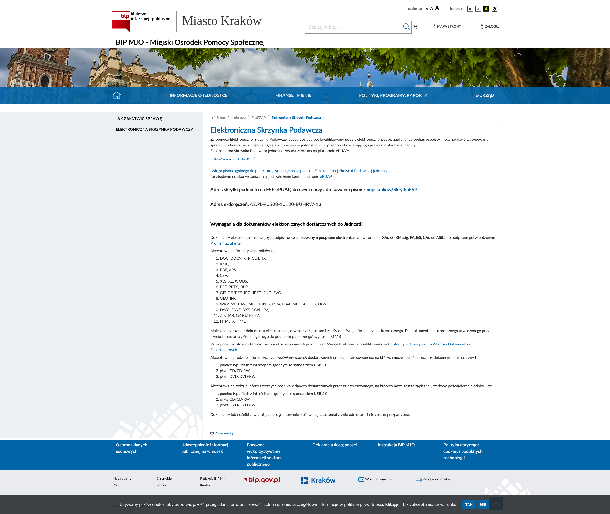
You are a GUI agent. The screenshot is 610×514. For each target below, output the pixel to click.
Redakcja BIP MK (212, 478)
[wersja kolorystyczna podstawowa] (470, 8)
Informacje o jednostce (198, 96)
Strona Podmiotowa (231, 118)
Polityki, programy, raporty (393, 96)
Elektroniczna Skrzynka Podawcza (154, 129)
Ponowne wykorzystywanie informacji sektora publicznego (264, 455)
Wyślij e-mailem (378, 479)
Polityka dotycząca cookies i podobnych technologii (463, 451)
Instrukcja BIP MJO (396, 445)
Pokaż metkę (224, 433)
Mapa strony (122, 478)
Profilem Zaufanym (226, 243)
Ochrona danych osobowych (131, 448)
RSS (116, 485)
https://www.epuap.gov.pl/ (232, 158)
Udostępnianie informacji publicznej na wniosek (205, 448)
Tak (469, 505)
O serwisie (164, 478)
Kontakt (206, 485)
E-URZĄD (484, 96)
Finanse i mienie (293, 96)
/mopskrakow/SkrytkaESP (390, 189)
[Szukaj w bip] (407, 27)
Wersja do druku (436, 479)
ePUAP (326, 177)
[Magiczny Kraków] (325, 483)
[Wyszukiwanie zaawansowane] (415, 27)
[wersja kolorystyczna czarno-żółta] (486, 8)
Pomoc (162, 485)
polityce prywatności (363, 505)
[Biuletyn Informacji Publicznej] (268, 483)
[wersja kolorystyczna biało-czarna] (478, 8)
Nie (483, 505)
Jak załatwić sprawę (139, 119)
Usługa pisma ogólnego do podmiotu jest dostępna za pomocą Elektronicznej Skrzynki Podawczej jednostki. (299, 171)
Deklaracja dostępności (334, 445)
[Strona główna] (119, 95)
